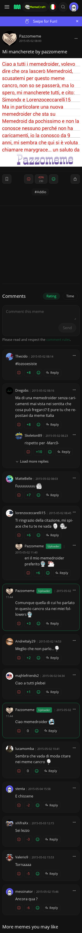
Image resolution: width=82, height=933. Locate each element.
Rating (51, 296)
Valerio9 (21, 857)
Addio (41, 192)
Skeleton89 (33, 435)
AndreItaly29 (25, 641)
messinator (24, 891)
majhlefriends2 (27, 675)
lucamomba (24, 748)
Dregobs (21, 390)
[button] (63, 6)
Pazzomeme (30, 36)
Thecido (21, 356)
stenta (20, 788)
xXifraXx (21, 823)
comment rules (58, 339)
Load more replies (34, 461)
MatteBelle (23, 478)
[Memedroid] (16, 7)
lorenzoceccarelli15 (30, 512)
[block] (76, 38)
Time (70, 296)
